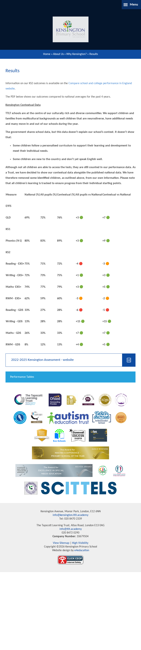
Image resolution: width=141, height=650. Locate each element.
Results (93, 54)
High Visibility (80, 543)
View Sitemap (61, 543)
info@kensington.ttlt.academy (70, 515)
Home (46, 54)
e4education (81, 550)
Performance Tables (22, 377)
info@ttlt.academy (70, 529)
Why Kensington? (76, 54)
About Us (58, 54)
